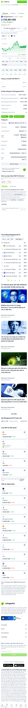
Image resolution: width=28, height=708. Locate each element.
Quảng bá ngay (22, 479)
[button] (17, 127)
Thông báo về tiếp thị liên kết (7, 236)
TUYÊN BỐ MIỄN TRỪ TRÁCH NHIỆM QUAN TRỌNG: (13, 669)
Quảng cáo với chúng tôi (7, 171)
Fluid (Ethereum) (18, 194)
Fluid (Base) (13, 199)
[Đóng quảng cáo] (24, 442)
